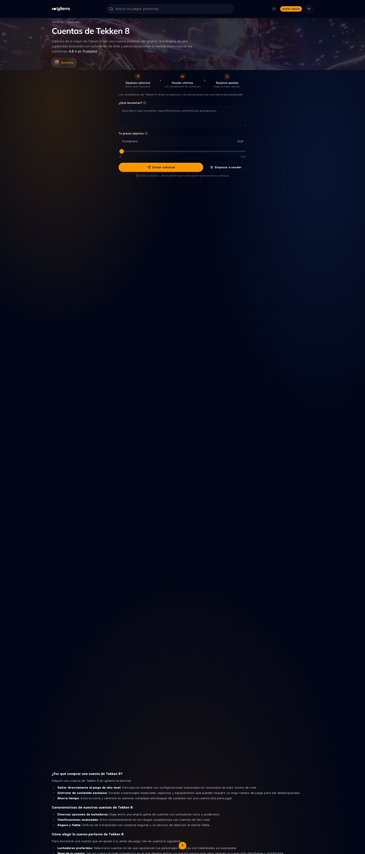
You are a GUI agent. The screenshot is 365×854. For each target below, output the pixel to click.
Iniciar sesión (291, 8)
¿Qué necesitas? (130, 103)
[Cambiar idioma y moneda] (274, 9)
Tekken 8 (57, 22)
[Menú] (308, 9)
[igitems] (60, 9)
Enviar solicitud (163, 167)
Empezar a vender (228, 167)
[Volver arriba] (182, 845)
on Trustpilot (83, 51)
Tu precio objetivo (131, 133)
